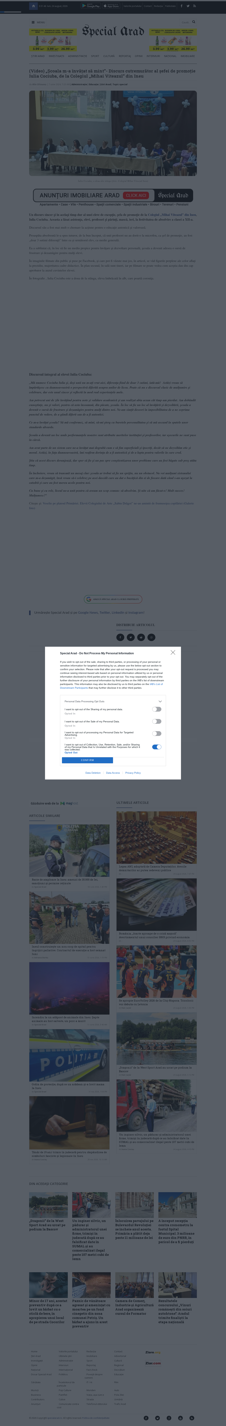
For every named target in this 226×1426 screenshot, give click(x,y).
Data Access (113, 772)
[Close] (174, 653)
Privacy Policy (133, 772)
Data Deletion (93, 772)
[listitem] (113, 701)
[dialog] (113, 713)
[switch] (156, 709)
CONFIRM (87, 760)
